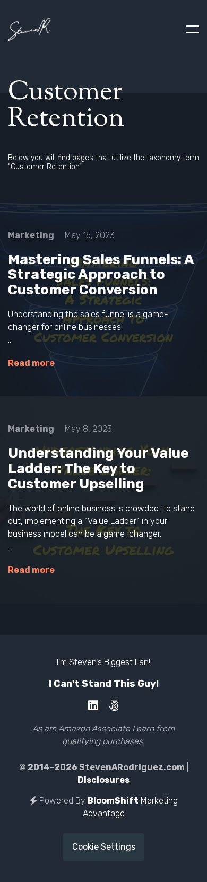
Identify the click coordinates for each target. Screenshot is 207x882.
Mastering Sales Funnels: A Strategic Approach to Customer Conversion (101, 274)
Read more (31, 363)
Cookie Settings (103, 847)
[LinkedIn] (93, 705)
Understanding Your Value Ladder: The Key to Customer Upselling (98, 468)
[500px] (114, 705)
